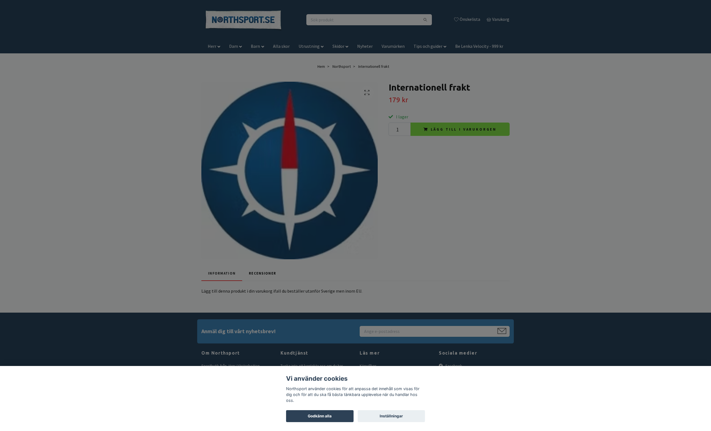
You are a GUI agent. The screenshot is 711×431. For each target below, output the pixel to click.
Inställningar (391, 416)
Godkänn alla (320, 416)
